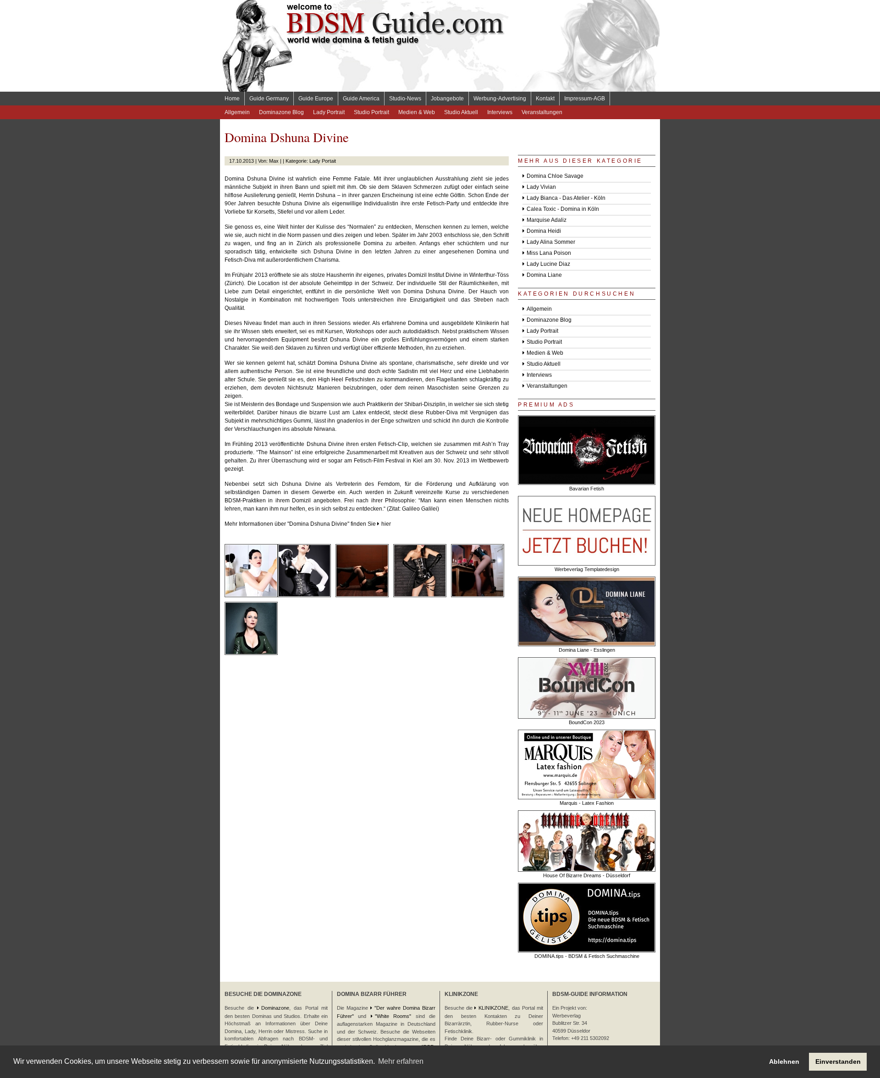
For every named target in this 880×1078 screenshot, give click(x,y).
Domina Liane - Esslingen (587, 650)
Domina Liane (544, 275)
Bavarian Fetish (586, 488)
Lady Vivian (541, 187)
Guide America (361, 98)
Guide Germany (269, 98)
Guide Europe (315, 98)
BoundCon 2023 (587, 722)
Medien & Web (416, 112)
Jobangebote (447, 98)
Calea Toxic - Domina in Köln (563, 209)
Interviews (499, 112)
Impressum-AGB (584, 98)
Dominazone (275, 1008)
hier (386, 524)
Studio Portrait (371, 112)
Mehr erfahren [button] (401, 1061)
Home (232, 98)
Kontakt (545, 98)
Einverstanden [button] (838, 1061)
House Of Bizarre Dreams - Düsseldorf (586, 875)
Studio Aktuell (461, 112)
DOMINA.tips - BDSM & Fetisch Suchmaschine (586, 956)
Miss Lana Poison (549, 253)
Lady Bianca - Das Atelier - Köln (566, 198)
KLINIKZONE (493, 1008)
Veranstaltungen (542, 112)
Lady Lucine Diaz (548, 264)
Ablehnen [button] (784, 1061)
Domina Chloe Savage (555, 176)
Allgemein (237, 112)
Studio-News (405, 98)
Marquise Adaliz (546, 220)
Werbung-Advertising (499, 98)
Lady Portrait (329, 112)
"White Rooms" (393, 1016)
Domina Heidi (544, 231)
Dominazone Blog (281, 112)
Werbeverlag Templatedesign (587, 569)
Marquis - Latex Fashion (587, 803)
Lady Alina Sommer (551, 242)
